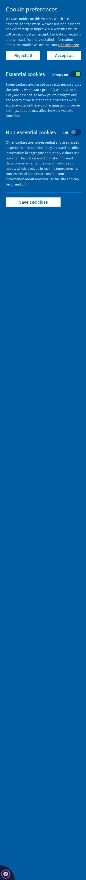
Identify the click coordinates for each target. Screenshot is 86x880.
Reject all (23, 55)
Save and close (33, 202)
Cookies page (68, 44)
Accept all (64, 55)
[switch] (47, 74)
